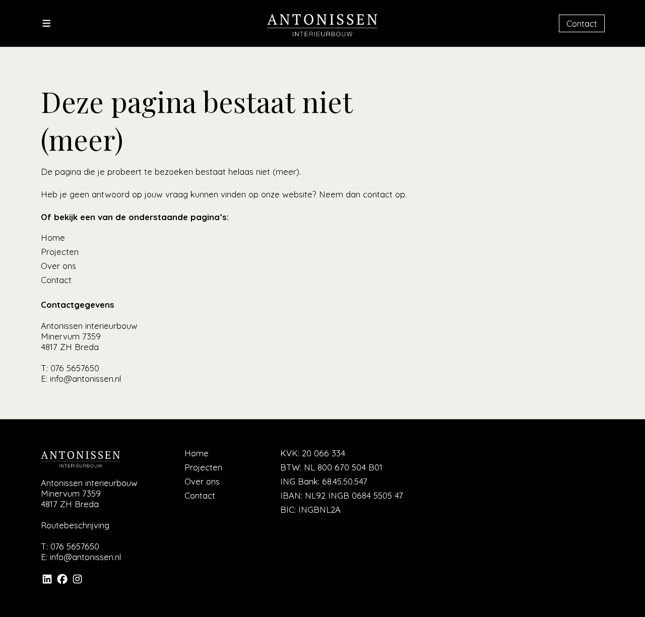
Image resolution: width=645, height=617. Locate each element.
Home (53, 237)
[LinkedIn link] (47, 582)
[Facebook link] (62, 582)
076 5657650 (74, 368)
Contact (581, 23)
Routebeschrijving (75, 525)
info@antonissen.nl (85, 378)
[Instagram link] (77, 582)
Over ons (58, 265)
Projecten (60, 251)
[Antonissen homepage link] (322, 34)
